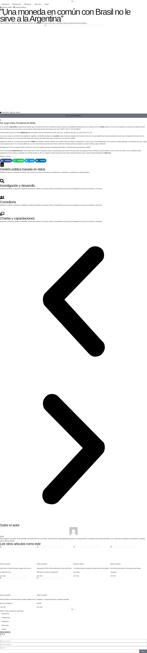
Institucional (5, 4)
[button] (6, 160)
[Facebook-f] (0, 634)
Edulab (47, 4)
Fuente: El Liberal (5, 156)
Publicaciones (16, 4)
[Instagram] (2, 634)
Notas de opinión (7, 7)
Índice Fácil (37, 4)
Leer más (3, 576)
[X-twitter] (4, 634)
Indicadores (27, 4)
